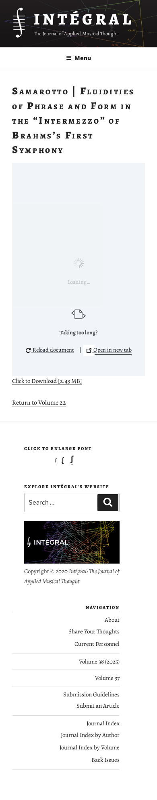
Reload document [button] (52, 350)
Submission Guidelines (91, 694)
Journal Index (103, 723)
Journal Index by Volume (90, 747)
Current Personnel (97, 644)
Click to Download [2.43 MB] (47, 381)
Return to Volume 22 (39, 402)
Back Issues (105, 760)
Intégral (84, 19)
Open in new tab (112, 350)
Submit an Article (98, 706)
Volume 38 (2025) (99, 662)
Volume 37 (107, 678)
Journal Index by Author (90, 735)
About (112, 620)
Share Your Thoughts (94, 631)
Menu (82, 58)
